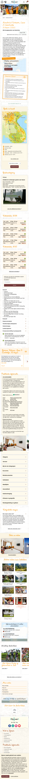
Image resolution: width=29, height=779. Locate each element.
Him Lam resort (13, 400)
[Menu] (2, 2)
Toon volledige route (14, 158)
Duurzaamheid (7, 741)
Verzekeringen (7, 752)
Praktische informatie (11, 745)
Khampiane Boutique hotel (16, 403)
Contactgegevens (7, 735)
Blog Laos (4, 687)
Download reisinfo (14, 166)
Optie (19, 230)
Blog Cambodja (5, 685)
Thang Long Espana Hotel (16, 397)
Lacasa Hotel (13, 399)
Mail (14, 722)
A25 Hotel (12, 410)
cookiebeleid (10, 773)
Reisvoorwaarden (7, 747)
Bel (12, 722)
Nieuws (5, 736)
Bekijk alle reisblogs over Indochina (14, 677)
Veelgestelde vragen (8, 749)
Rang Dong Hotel (14, 407)
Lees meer (12, 337)
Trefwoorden (6, 750)
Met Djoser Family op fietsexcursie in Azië (10, 664)
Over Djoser (6, 733)
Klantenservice (7, 738)
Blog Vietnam (5, 689)
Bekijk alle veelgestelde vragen (14, 528)
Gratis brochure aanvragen (7, 693)
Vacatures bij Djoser (8, 740)
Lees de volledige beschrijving (14, 208)
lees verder (3, 362)
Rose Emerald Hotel (14, 405)
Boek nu (24, 224)
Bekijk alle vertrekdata (14, 271)
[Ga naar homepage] (14, 2)
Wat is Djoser (8, 730)
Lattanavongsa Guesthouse (16, 401)
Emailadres (6, 279)
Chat (17, 722)
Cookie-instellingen (14, 776)
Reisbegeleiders (5, 691)
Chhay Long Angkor (14, 404)
